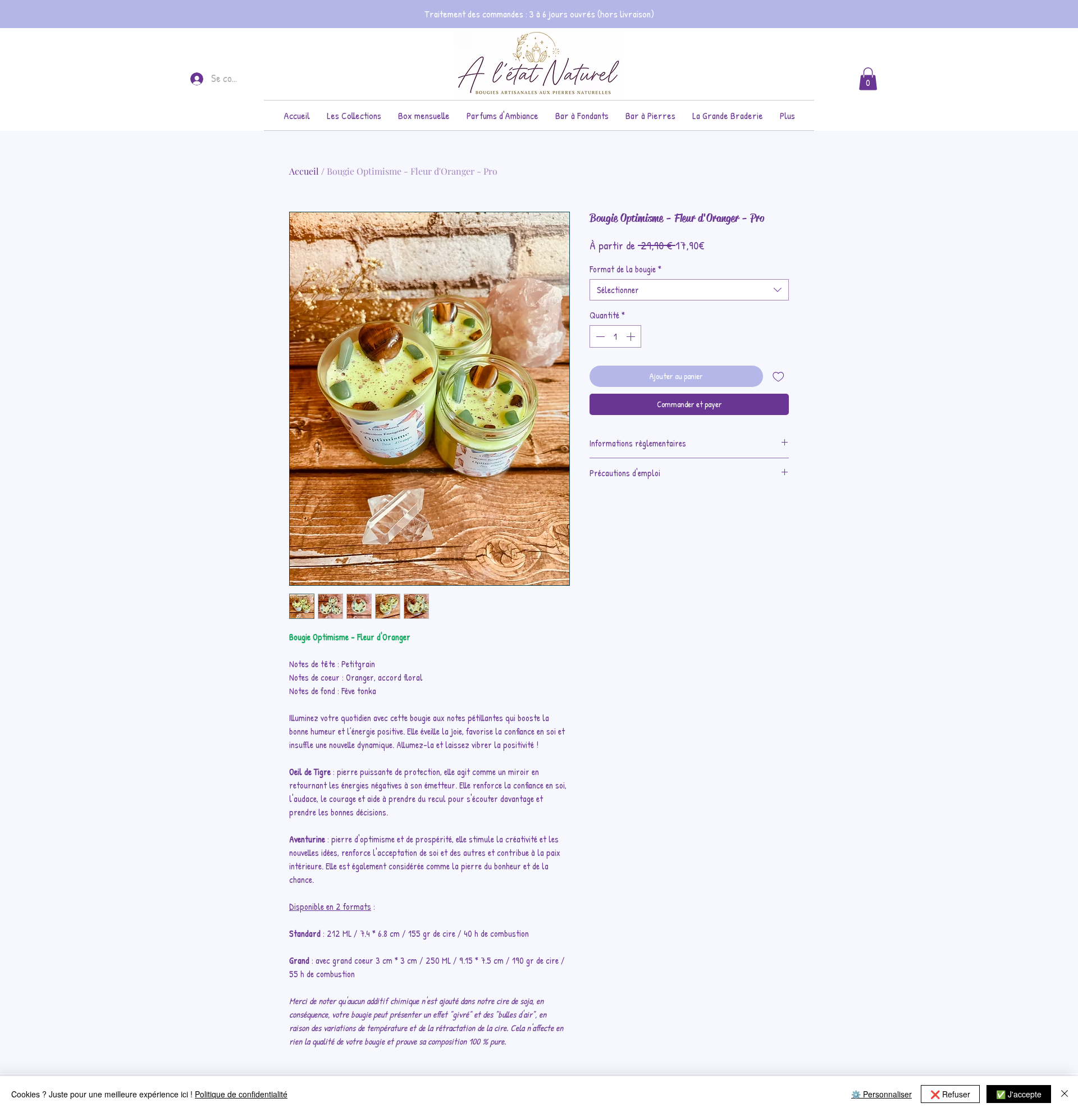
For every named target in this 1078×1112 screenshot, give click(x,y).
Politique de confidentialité (241, 1094)
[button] (354, 115)
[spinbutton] (615, 336)
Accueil (304, 171)
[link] (868, 78)
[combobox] (689, 289)
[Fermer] (1064, 1094)
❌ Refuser (950, 1094)
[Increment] (632, 336)
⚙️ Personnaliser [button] (881, 1094)
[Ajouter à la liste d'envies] (778, 377)
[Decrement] (599, 336)
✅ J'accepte (1019, 1094)
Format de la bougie (625, 269)
